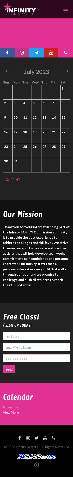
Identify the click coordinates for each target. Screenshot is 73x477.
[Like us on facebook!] (7, 52)
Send (9, 369)
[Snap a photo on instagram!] (22, 52)
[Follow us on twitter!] (36, 52)
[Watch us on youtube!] (51, 52)
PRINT (15, 180)
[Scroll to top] (36, 464)
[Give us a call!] (65, 52)
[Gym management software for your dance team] (36, 457)
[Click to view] (6, 71)
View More (11, 412)
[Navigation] (65, 9)
